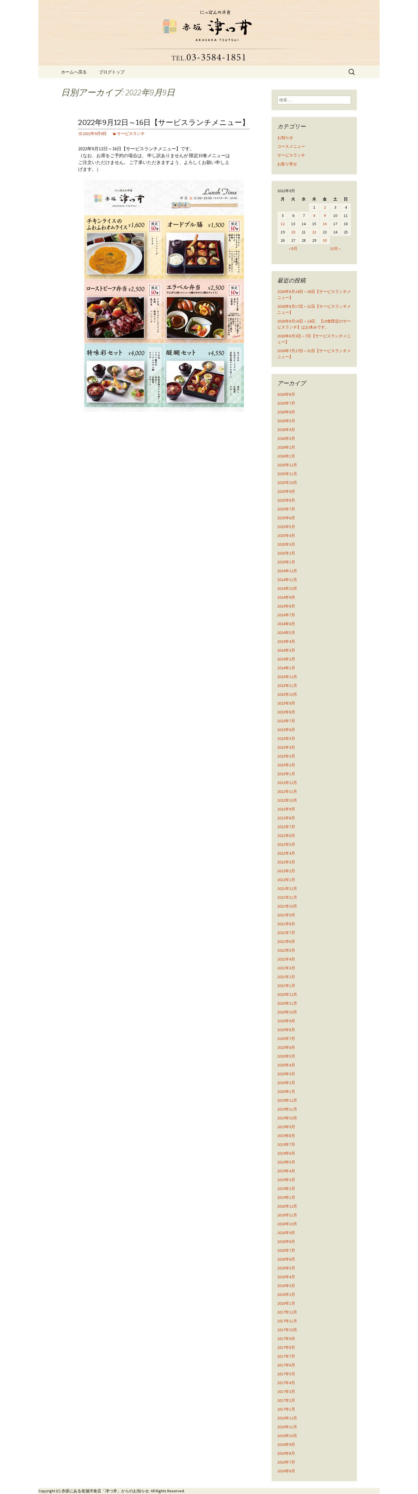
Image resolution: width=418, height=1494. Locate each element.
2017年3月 (286, 1391)
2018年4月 (286, 1276)
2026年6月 (286, 411)
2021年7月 (286, 932)
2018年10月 (287, 1223)
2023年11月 (287, 685)
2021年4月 (286, 959)
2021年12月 (287, 888)
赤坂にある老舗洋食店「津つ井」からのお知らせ (105, 1490)
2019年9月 (286, 1126)
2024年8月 (286, 606)
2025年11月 (287, 473)
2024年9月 (286, 597)
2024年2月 (286, 659)
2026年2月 (286, 447)
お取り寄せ (287, 164)
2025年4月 (286, 535)
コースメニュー (291, 146)
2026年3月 (286, 438)
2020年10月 (287, 1012)
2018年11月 (287, 1215)
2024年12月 (287, 570)
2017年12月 (287, 1312)
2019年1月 (286, 1197)
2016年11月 (287, 1426)
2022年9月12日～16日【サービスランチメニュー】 (163, 122)
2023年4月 (286, 747)
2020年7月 (286, 1038)
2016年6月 (286, 1471)
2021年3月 (286, 967)
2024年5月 (286, 632)
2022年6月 (286, 835)
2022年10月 (287, 800)
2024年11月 (287, 579)
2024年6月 (286, 623)
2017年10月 (287, 1329)
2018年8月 (286, 1241)
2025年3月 (286, 544)
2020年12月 (287, 994)
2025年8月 (286, 500)
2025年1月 (286, 562)
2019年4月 (286, 1170)
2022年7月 (286, 826)
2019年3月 (286, 1179)
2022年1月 (286, 879)
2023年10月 (287, 694)
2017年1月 (286, 1409)
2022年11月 (287, 791)
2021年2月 (286, 976)
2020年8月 (286, 1029)
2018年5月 (286, 1268)
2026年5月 (286, 420)
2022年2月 (286, 870)
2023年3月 (286, 756)
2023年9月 (286, 703)
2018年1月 (286, 1303)
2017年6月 (286, 1365)
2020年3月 (286, 1073)
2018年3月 (286, 1285)
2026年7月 (286, 403)
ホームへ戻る (74, 72)
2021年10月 (287, 906)
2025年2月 (286, 553)
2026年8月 (286, 394)
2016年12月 (287, 1418)
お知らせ (285, 137)
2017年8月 (286, 1347)
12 (283, 223)
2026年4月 (286, 429)
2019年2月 (286, 1188)
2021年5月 (286, 950)
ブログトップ (112, 72)
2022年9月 (286, 809)
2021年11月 (287, 897)
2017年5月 (286, 1373)
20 (293, 232)
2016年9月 (286, 1444)
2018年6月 (286, 1259)
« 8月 (293, 248)
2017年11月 (287, 1320)
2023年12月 (287, 676)
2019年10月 (287, 1117)
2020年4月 (286, 1065)
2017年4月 (286, 1382)
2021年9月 (286, 915)
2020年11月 (287, 1003)
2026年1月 (286, 456)
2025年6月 (286, 517)
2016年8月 (286, 1453)
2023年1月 (286, 773)
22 (314, 232)
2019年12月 (287, 1100)
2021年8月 (286, 923)
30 (325, 240)
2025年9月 (286, 491)
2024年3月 (286, 650)
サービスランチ (131, 133)
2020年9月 (286, 1020)
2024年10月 (287, 588)
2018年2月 (286, 1294)
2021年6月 (286, 941)
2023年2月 (286, 764)
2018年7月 (286, 1250)
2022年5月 (286, 844)
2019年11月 (287, 1109)
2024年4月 (286, 641)
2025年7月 (286, 509)
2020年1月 (286, 1091)
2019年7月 (286, 1144)
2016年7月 (286, 1462)
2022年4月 (286, 853)
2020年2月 (286, 1082)
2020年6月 (286, 1047)
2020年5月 (286, 1056)
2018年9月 (286, 1232)
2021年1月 (286, 985)
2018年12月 (287, 1206)
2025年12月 (287, 464)
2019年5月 (286, 1162)
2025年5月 (286, 526)
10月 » (335, 248)
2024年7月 (286, 614)
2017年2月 (286, 1400)
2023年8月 (286, 712)
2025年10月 (287, 482)
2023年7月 (286, 720)
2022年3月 (286, 862)
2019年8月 (286, 1135)
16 (325, 223)
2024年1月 (286, 667)
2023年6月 (286, 729)
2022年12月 (287, 782)
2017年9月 (286, 1338)
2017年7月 (286, 1356)
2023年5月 (286, 738)
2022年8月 (286, 817)
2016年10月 (287, 1435)
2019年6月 (286, 1153)
